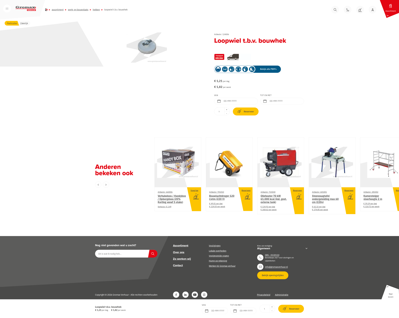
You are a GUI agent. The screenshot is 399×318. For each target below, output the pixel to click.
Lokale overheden (217, 250)
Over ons (178, 252)
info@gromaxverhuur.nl (276, 266)
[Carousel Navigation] (118, 185)
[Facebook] (176, 295)
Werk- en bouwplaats (78, 9)
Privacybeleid (263, 294)
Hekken (96, 9)
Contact (178, 265)
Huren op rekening (218, 260)
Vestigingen (215, 245)
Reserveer (249, 111)
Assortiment (58, 9)
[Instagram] (204, 295)
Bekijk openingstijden (273, 275)
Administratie (281, 294)
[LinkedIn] (185, 295)
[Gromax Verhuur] (26, 8)
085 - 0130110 (272, 254)
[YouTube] (195, 295)
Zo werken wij (182, 259)
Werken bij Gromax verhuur (222, 265)
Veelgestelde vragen (219, 255)
